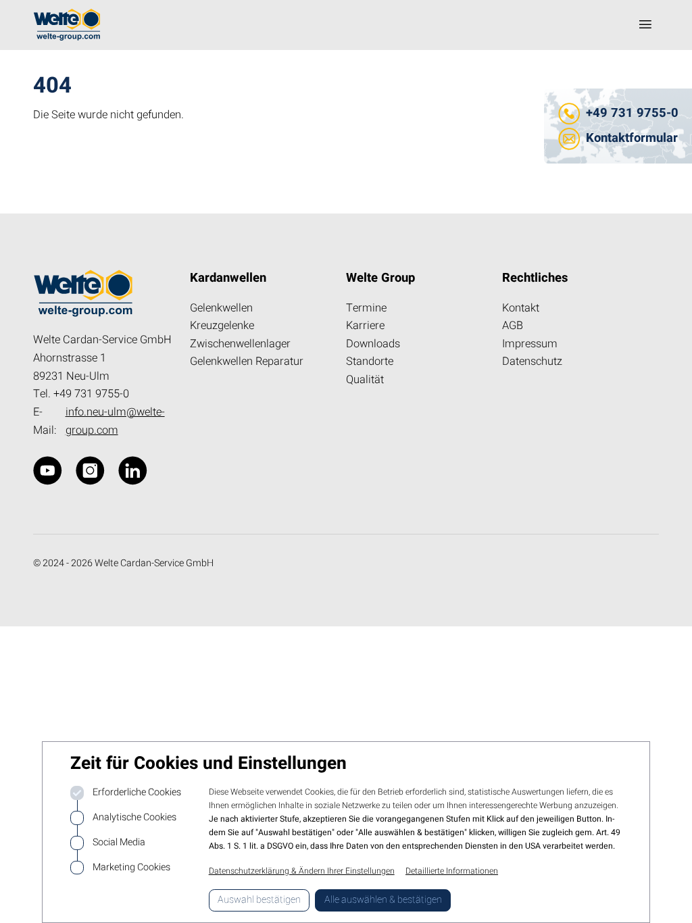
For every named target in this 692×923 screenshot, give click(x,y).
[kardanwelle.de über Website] (47, 470)
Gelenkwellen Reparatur (246, 361)
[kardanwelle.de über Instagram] (90, 470)
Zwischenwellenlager (240, 344)
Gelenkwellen (221, 308)
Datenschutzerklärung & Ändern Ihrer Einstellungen (302, 871)
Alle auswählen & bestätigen (383, 900)
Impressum (530, 344)
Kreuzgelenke (222, 326)
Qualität (365, 380)
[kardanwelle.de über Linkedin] (132, 470)
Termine (366, 308)
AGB (512, 326)
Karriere (365, 326)
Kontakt (520, 308)
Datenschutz (532, 361)
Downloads (373, 344)
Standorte (369, 361)
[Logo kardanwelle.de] (67, 24)
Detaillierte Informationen (451, 871)
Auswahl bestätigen (259, 900)
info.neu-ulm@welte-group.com (115, 421)
